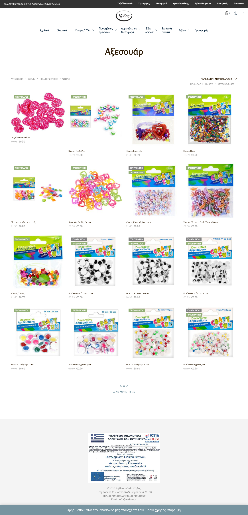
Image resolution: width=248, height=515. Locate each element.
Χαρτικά (62, 30)
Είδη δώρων (149, 30)
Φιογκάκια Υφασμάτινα (20, 137)
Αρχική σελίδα (17, 79)
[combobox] (219, 79)
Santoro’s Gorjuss (167, 30)
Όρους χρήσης (155, 510)
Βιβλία (182, 30)
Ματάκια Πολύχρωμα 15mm (79, 364)
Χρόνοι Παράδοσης (181, 3)
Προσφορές (201, 30)
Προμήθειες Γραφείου (106, 30)
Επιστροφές (222, 3)
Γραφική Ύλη (82, 30)
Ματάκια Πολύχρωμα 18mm (22, 364)
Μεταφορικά (161, 3)
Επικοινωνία (239, 3)
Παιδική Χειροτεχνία (49, 79)
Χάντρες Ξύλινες (18, 293)
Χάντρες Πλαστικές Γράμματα (138, 222)
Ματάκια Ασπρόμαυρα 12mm (138, 293)
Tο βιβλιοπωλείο (124, 3)
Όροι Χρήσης (144, 3)
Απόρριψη (173, 510)
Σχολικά (44, 30)
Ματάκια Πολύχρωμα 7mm (194, 364)
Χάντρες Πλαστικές (134, 151)
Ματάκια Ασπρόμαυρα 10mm (195, 293)
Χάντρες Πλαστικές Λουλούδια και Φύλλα (200, 222)
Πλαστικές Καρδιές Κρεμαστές (23, 222)
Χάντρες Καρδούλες (76, 151)
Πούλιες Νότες (189, 151)
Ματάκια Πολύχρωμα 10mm (137, 364)
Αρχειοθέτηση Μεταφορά (129, 30)
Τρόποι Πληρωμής (203, 3)
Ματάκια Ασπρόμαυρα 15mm (80, 293)
